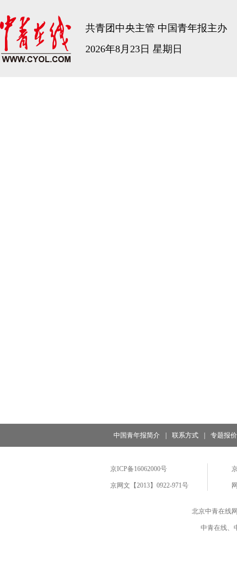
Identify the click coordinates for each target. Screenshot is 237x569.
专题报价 (224, 435)
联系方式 (185, 435)
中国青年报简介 (137, 435)
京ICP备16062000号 (138, 469)
